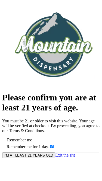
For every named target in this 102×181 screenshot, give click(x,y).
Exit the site (65, 155)
